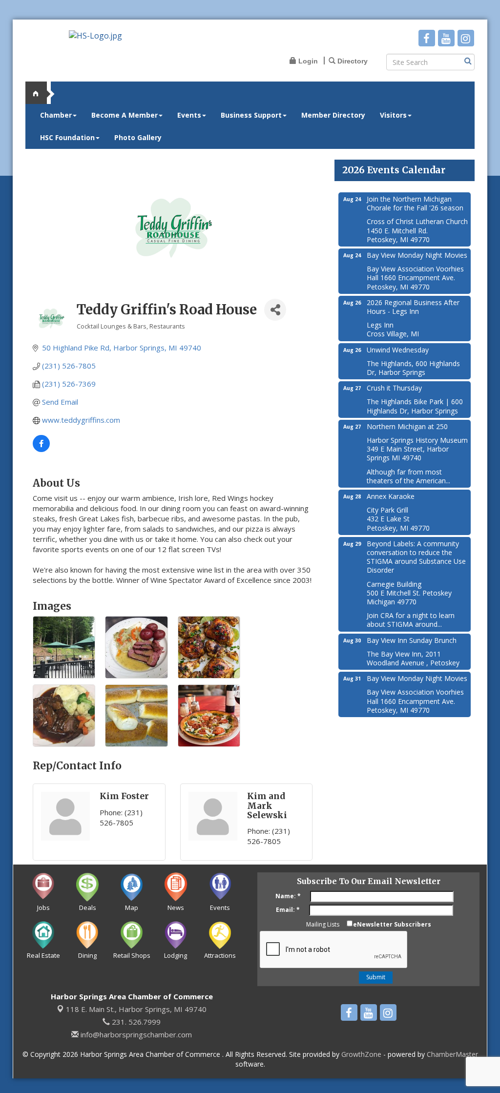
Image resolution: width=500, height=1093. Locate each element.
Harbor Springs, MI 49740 (136, 1009)
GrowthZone (361, 1054)
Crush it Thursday (394, 387)
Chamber (56, 115)
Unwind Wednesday (398, 349)
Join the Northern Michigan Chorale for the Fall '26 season (415, 203)
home (40, 93)
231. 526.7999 (135, 1022)
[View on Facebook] (41, 449)
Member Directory (333, 115)
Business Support (251, 115)
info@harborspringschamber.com (135, 1034)
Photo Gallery (138, 137)
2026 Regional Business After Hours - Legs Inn (413, 307)
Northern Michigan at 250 (407, 426)
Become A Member (124, 115)
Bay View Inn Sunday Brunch (412, 640)
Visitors (393, 115)
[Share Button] (275, 310)
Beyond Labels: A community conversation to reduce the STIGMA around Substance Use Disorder (416, 557)
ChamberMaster (452, 1054)
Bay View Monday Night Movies (417, 255)
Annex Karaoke (391, 496)
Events (189, 115)
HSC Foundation (67, 137)
